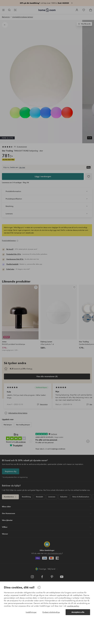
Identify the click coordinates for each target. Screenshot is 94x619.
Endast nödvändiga (51, 612)
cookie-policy (73, 606)
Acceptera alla (77, 612)
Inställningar (31, 612)
